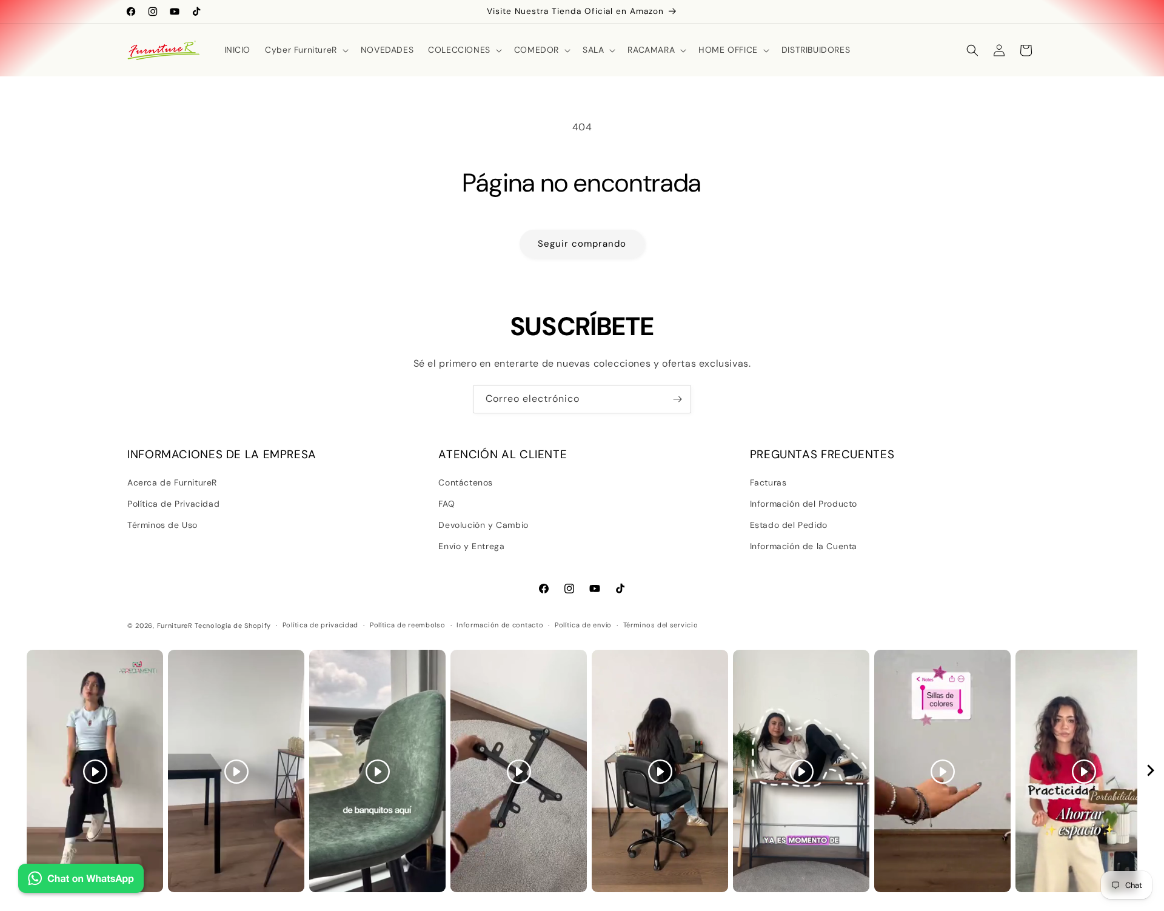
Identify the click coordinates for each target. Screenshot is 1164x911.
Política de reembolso (408, 625)
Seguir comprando (582, 244)
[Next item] (1150, 771)
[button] (305, 49)
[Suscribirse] (677, 399)
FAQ (446, 503)
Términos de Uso (162, 524)
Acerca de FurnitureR (172, 482)
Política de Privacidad (173, 503)
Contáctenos (465, 482)
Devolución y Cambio (483, 524)
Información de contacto (500, 625)
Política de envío (583, 625)
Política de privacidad (320, 625)
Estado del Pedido (789, 524)
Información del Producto (803, 503)
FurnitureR (175, 625)
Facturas (768, 482)
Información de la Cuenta (803, 546)
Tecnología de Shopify (233, 625)
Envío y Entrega (471, 546)
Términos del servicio (660, 625)
